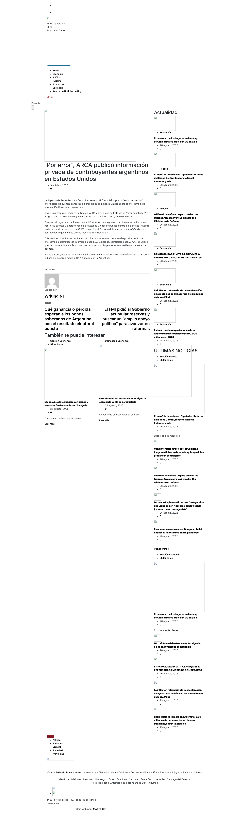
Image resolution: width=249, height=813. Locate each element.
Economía (57, 73)
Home (55, 70)
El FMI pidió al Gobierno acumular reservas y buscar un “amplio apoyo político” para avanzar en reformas (126, 319)
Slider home (56, 344)
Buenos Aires (73, 772)
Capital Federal (55, 772)
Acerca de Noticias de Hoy (67, 91)
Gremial (56, 746)
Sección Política (168, 356)
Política (56, 77)
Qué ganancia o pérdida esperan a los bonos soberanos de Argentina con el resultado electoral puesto (69, 319)
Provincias (58, 84)
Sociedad (57, 87)
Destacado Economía (117, 340)
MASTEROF (99, 809)
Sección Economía (60, 340)
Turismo (57, 80)
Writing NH (55, 296)
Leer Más (50, 423)
